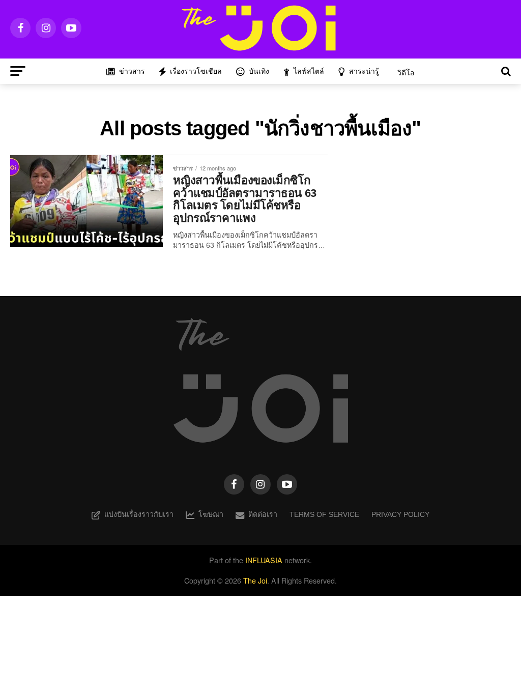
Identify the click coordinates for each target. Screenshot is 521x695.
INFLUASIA (263, 560)
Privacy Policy (400, 514)
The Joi (255, 580)
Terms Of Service (324, 514)
